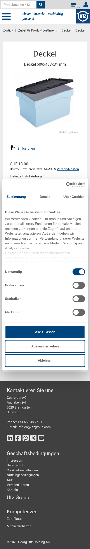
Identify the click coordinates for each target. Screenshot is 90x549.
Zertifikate (14, 519)
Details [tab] (45, 197)
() (78, 6)
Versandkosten (68, 169)
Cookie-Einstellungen (22, 470)
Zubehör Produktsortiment (37, 30)
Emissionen (26, 148)
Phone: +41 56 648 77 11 (24, 422)
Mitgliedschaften (19, 526)
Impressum (15, 460)
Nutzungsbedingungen (23, 475)
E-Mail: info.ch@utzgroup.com (29, 427)
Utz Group (18, 498)
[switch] (79, 285)
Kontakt (12, 490)
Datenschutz (16, 465)
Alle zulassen (45, 332)
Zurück (8, 30)
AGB (10, 480)
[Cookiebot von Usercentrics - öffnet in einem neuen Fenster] (66, 185)
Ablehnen (45, 360)
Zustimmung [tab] (16, 197)
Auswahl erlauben (45, 346)
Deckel (66, 30)
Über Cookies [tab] (73, 197)
